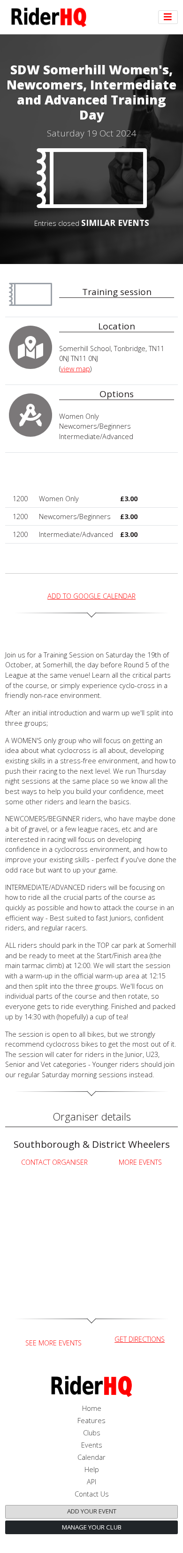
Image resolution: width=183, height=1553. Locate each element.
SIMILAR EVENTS (115, 222)
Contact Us (92, 1493)
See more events (53, 1342)
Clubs (91, 1432)
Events (91, 1445)
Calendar (91, 1457)
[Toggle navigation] (168, 17)
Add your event (91, 1511)
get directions (139, 1339)
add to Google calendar (91, 596)
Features (91, 1420)
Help (91, 1469)
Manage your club (92, 1527)
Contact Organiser (54, 1162)
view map (75, 368)
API (91, 1481)
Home (91, 1408)
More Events (140, 1162)
